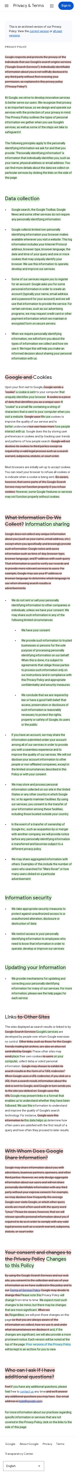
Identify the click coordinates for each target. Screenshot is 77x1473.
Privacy (47, 1444)
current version (39, 31)
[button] (6, 6)
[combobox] (23, 1466)
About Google (29, 1444)
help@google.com (30, 1401)
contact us (27, 1391)
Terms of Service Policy (25, 1290)
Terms (60, 1444)
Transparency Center (19, 1454)
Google (10, 1444)
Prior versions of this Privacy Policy (48, 1344)
